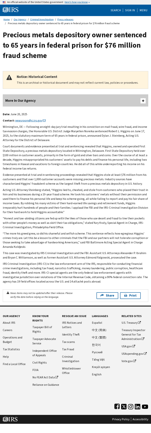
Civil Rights (39, 362)
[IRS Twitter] (124, 406)
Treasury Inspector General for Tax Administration (133, 334)
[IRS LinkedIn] (137, 406)
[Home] (10, 9)
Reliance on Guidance (45, 385)
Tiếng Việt (98, 360)
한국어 (96, 345)
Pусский (97, 352)
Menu (143, 10)
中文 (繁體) (99, 337)
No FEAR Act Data (43, 377)
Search (116, 10)
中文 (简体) (99, 330)
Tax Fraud (68, 349)
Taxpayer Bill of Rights (42, 329)
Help (6, 357)
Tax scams (68, 342)
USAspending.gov (132, 354)
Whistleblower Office (71, 371)
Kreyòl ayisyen (101, 367)
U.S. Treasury (129, 323)
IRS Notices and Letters (72, 325)
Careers (7, 330)
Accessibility (140, 419)
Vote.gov (127, 361)
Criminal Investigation (42, 19)
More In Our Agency (20, 100)
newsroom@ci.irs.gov (28, 120)
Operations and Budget (12, 340)
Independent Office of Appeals (44, 353)
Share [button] (110, 295)
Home (6, 19)
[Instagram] (130, 406)
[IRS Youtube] (145, 406)
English (96, 374)
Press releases (65, 19)
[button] (130, 10)
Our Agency (20, 19)
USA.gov (127, 346)
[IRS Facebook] (117, 406)
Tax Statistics (11, 349)
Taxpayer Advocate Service (44, 341)
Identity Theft (71, 334)
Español (97, 323)
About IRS (9, 323)
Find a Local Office (14, 364)
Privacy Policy (120, 419)
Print (133, 295)
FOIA (35, 370)
